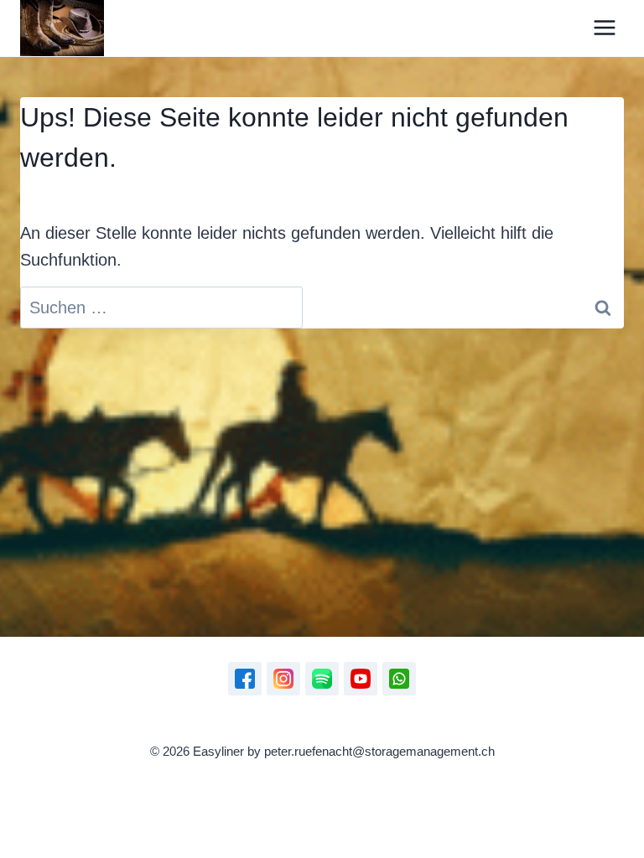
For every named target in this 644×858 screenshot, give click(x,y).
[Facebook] (245, 678)
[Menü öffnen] (604, 28)
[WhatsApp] (399, 678)
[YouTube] (360, 678)
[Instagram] (283, 678)
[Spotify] (322, 678)
